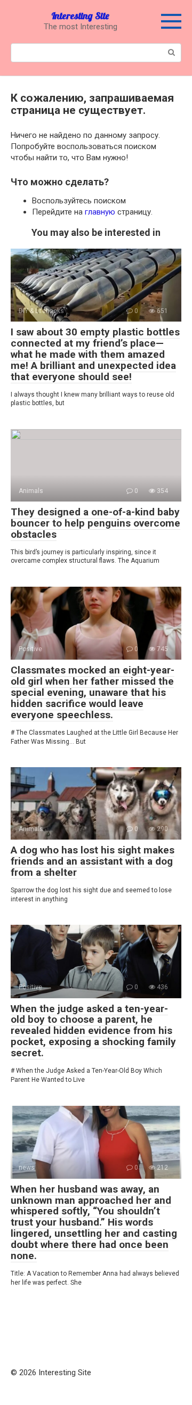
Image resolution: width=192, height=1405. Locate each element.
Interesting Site (80, 16)
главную (100, 212)
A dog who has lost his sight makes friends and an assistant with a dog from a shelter (92, 861)
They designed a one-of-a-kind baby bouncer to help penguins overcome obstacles (95, 523)
